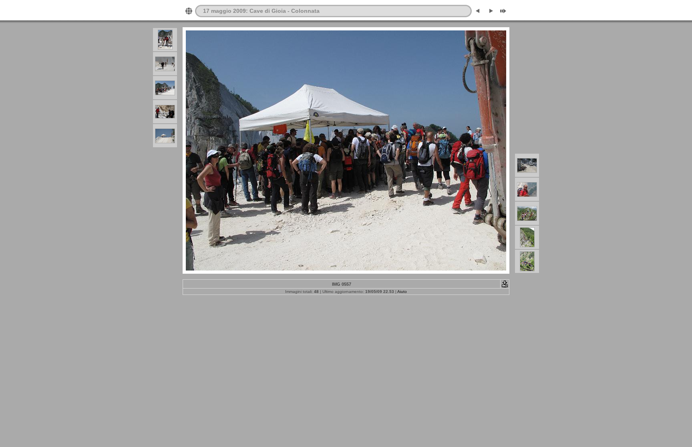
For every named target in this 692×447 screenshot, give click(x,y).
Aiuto (402, 291)
